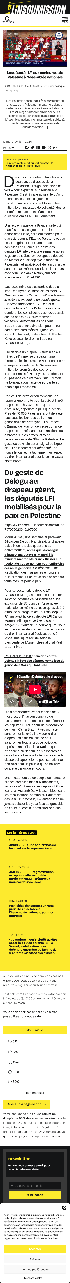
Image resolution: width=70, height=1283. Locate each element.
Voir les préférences (35, 1269)
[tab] (35, 1030)
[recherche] (7, 19)
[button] (64, 1207)
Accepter (35, 1249)
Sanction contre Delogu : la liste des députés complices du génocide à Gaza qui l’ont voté (34, 660)
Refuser (35, 1259)
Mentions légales (33, 1278)
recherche (7, 22)
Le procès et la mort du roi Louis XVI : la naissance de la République (29, 164)
